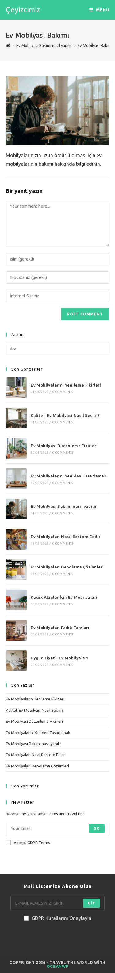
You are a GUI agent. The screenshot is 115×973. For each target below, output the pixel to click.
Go (97, 828)
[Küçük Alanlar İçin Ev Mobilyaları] (16, 600)
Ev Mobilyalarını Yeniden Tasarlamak (68, 476)
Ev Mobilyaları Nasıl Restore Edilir (65, 536)
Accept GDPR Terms (32, 842)
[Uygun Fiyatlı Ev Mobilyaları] (16, 660)
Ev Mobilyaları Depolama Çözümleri (67, 567)
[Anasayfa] (8, 45)
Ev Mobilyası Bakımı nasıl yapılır (64, 506)
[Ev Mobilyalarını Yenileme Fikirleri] (16, 387)
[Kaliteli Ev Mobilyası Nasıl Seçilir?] (16, 418)
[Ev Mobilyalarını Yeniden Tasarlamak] (16, 478)
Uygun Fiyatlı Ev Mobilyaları (59, 658)
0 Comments (62, 392)
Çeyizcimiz (23, 10)
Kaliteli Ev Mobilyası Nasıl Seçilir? (65, 415)
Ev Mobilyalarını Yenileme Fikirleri (66, 385)
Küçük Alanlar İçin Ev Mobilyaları (64, 597)
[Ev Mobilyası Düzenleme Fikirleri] (16, 448)
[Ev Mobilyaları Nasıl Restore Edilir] (16, 539)
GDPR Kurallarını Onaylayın (61, 918)
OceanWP (57, 966)
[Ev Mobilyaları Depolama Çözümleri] (16, 569)
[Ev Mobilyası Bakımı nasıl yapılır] (16, 509)
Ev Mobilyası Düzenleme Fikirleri (64, 445)
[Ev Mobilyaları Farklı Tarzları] (16, 630)
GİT (92, 903)
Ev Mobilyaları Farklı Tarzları (60, 627)
